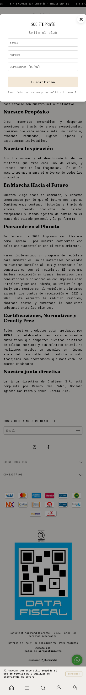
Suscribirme (43, 81)
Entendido (74, 674)
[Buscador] (43, 687)
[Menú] (27, 687)
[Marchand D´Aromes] (11, 687)
